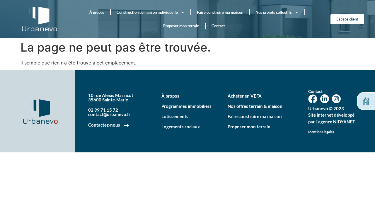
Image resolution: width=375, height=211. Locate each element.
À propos (96, 12)
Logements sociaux (180, 126)
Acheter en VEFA (245, 95)
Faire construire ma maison (220, 12)
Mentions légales (321, 132)
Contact (218, 25)
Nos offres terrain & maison (255, 106)
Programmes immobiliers (186, 106)
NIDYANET (344, 121)
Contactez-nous (104, 124)
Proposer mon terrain (181, 25)
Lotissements (174, 116)
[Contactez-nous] (126, 125)
